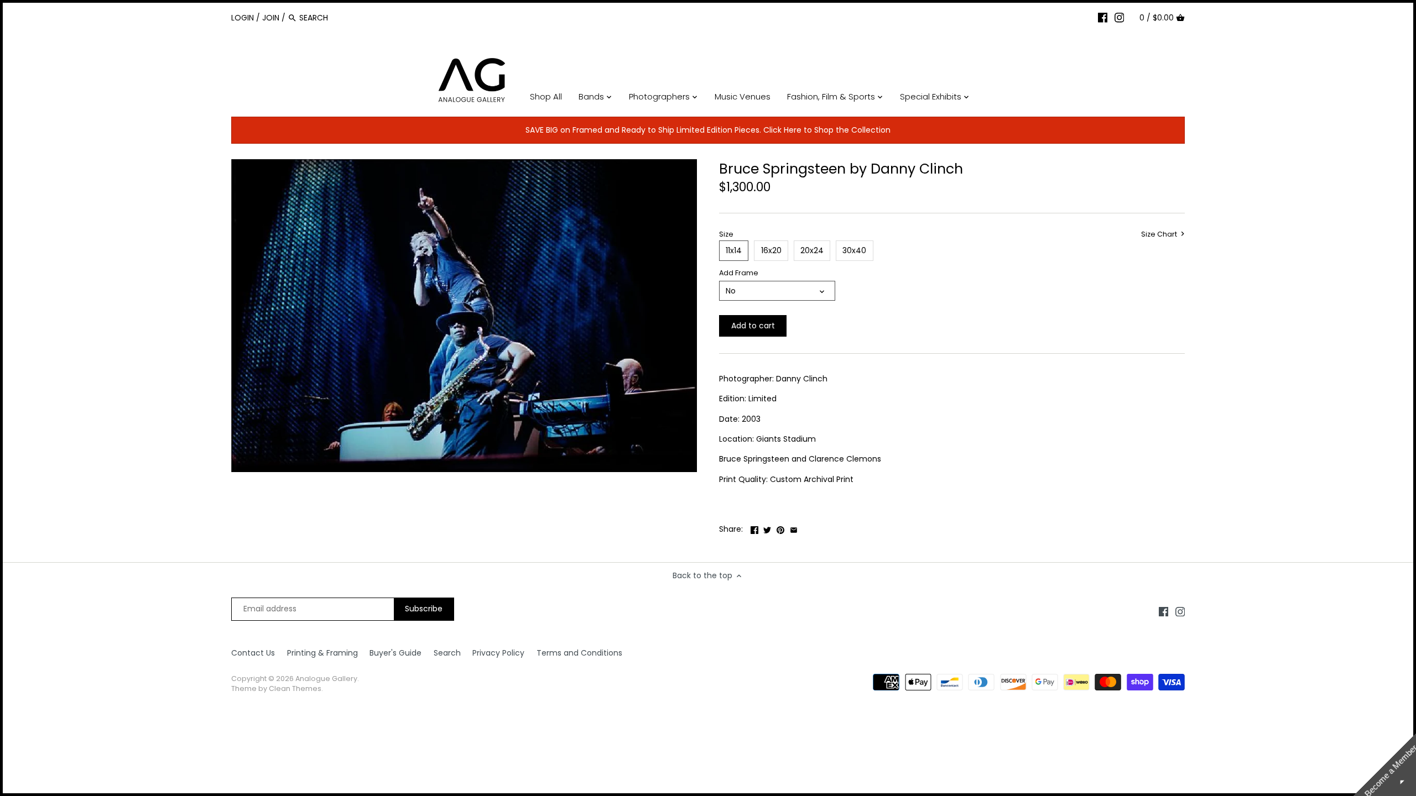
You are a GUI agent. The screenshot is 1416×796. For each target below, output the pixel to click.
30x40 (854, 250)
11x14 (734, 250)
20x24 (812, 250)
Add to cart (753, 325)
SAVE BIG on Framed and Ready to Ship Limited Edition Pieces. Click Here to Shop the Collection (708, 129)
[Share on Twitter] (767, 527)
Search (447, 652)
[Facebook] (1103, 17)
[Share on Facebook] (754, 527)
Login (242, 17)
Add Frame (738, 273)
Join (270, 17)
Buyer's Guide (395, 652)
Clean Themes (295, 688)
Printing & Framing (322, 652)
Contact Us (253, 652)
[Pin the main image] (780, 527)
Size (726, 234)
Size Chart (1160, 234)
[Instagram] (1120, 17)
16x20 (771, 250)
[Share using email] (794, 527)
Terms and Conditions (579, 652)
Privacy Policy (498, 652)
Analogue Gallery (326, 678)
